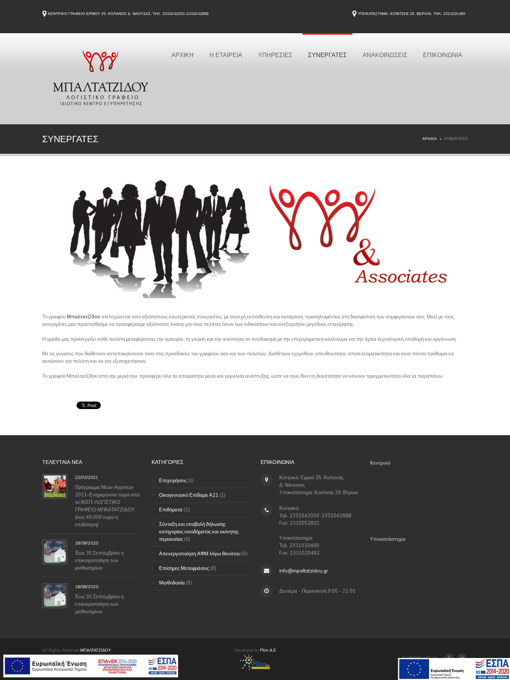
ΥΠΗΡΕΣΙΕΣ (275, 54)
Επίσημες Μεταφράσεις (184, 568)
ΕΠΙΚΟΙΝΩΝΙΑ (442, 54)
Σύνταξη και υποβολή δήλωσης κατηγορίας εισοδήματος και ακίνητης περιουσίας (199, 531)
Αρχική (429, 138)
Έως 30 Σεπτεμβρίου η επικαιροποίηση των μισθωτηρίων (99, 560)
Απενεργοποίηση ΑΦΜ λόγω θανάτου (199, 553)
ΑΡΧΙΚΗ (182, 54)
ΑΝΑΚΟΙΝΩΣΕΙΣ (385, 54)
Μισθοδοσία (172, 583)
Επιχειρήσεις (173, 480)
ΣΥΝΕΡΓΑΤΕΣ (327, 54)
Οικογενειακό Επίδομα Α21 (188, 495)
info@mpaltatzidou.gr (303, 571)
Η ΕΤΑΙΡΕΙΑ (225, 54)
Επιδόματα (171, 509)
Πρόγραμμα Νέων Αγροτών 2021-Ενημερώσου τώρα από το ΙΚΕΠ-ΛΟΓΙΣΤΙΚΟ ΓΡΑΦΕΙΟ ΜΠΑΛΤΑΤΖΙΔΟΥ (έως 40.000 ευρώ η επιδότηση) (107, 505)
